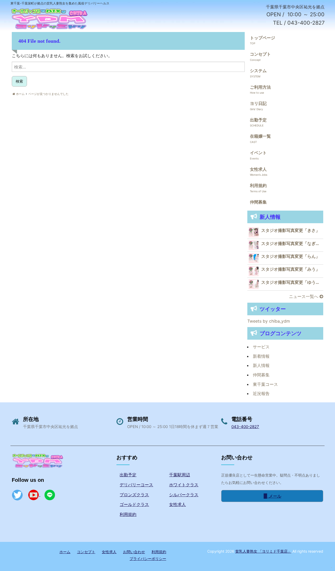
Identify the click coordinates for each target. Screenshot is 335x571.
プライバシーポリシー (148, 558)
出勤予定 (258, 119)
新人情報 (261, 365)
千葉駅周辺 (179, 474)
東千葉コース (265, 384)
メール (274, 496)
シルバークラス (183, 494)
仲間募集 (258, 202)
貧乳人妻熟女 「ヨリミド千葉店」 (263, 551)
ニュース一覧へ (304, 296)
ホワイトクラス (183, 484)
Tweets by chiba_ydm (268, 321)
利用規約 (258, 185)
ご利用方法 (260, 87)
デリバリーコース (136, 484)
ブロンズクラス (134, 494)
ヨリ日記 (258, 103)
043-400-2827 (245, 426)
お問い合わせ (134, 551)
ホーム (64, 551)
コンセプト (260, 54)
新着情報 (261, 356)
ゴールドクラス (134, 504)
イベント (258, 152)
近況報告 (261, 393)
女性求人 (258, 169)
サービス (261, 346)
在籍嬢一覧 (260, 136)
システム (258, 70)
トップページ (262, 37)
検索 (19, 81)
